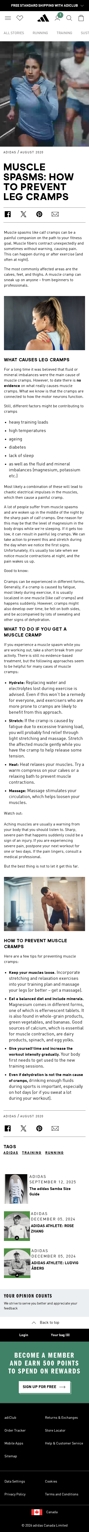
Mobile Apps (13, 1443)
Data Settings (14, 1481)
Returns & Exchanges (61, 1417)
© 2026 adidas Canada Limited (45, 1525)
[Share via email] (55, 215)
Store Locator (55, 1430)
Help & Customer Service (64, 1443)
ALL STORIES (14, 33)
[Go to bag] (81, 18)
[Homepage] (43, 20)
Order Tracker (15, 1430)
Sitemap (10, 1456)
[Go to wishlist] (20, 18)
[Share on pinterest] (39, 215)
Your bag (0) (60, 1335)
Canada (52, 1512)
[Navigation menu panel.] (8, 18)
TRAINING (64, 33)
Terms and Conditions (61, 1494)
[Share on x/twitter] (23, 215)
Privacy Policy (14, 1494)
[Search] (69, 18)
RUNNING (40, 33)
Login (23, 1335)
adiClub (10, 1417)
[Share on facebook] (7, 215)
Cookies (51, 1481)
